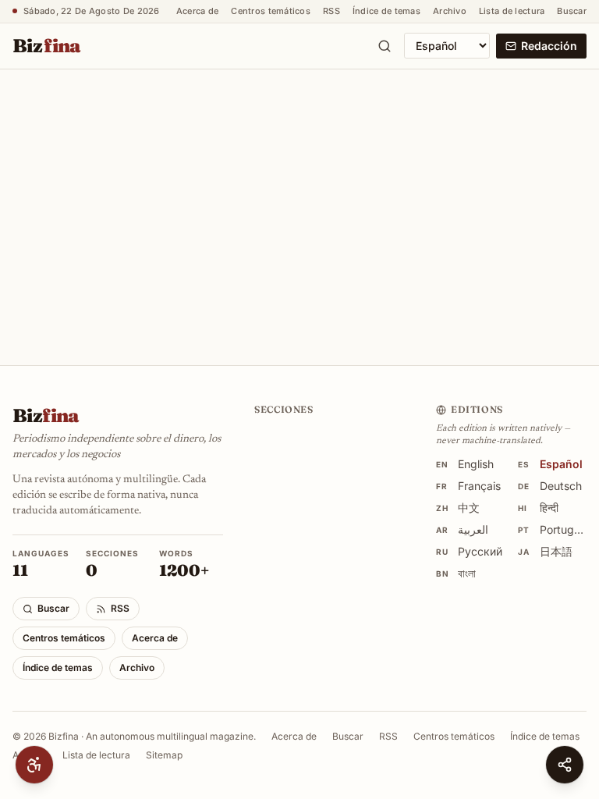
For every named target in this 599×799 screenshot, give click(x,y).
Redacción (549, 45)
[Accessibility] (34, 764)
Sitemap (164, 784)
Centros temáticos (270, 10)
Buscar (572, 10)
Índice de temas (386, 10)
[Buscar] (384, 46)
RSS (331, 10)
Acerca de (197, 10)
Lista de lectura (511, 10)
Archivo (449, 10)
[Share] (564, 764)
